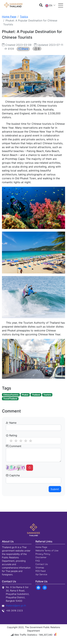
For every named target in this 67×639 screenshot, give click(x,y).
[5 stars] (30, 440)
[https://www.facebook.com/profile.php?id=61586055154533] (38, 587)
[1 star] (11, 440)
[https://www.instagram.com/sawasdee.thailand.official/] (44, 587)
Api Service (41, 574)
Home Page (9, 16)
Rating (12, 435)
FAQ (37, 560)
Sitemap (39, 567)
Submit (55, 489)
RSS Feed (40, 570)
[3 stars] (20, 440)
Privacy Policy (42, 553)
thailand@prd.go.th (16, 605)
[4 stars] (25, 440)
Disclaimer (41, 557)
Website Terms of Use (46, 550)
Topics (24, 16)
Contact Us (41, 564)
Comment (14, 446)
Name (12, 422)
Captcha (14, 475)
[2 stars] (15, 440)
